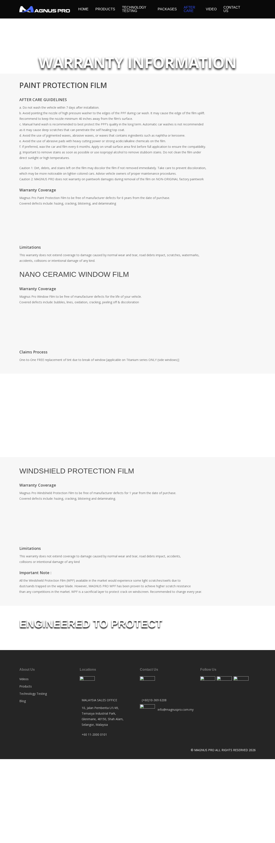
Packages (167, 9)
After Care (189, 9)
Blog (22, 701)
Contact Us (231, 9)
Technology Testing (134, 9)
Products (105, 9)
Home (83, 9)
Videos (24, 679)
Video (211, 9)
